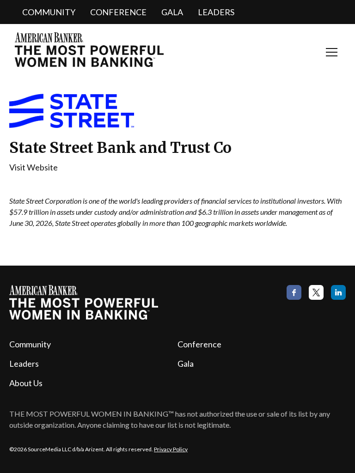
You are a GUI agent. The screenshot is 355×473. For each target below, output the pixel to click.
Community (48, 12)
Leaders (216, 12)
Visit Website (33, 167)
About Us (26, 383)
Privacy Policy (171, 449)
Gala (172, 12)
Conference (118, 12)
